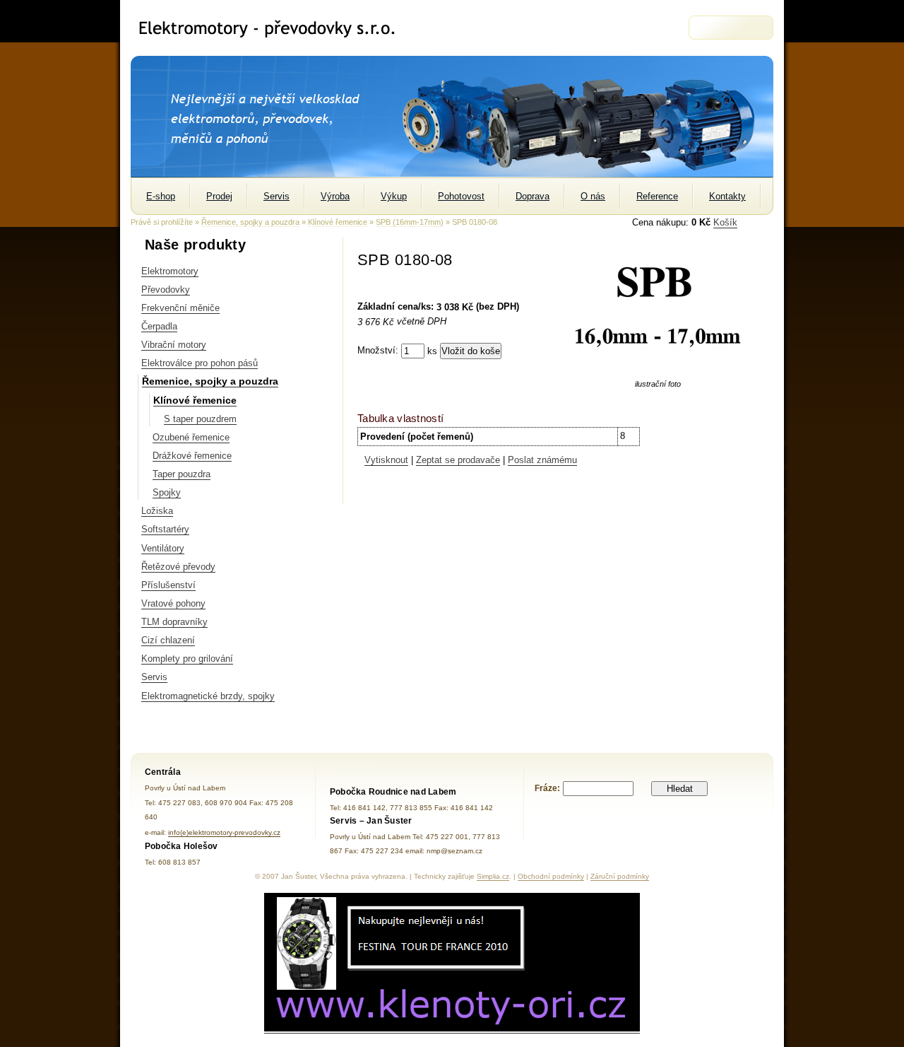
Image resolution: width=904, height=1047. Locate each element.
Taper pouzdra (181, 474)
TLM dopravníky (174, 621)
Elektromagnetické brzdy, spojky (208, 696)
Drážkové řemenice (192, 455)
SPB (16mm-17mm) (410, 222)
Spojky (167, 492)
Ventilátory (162, 548)
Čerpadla (159, 326)
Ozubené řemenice (191, 437)
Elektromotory (169, 271)
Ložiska (157, 510)
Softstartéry (165, 529)
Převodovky (165, 289)
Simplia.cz (493, 876)
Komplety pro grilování (187, 658)
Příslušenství (168, 585)
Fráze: (547, 788)
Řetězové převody (178, 566)
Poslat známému (542, 460)
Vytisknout (386, 460)
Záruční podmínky (619, 876)
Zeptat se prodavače (458, 460)
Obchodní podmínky (551, 876)
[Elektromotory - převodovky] (273, 28)
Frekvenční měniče (180, 308)
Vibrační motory (173, 344)
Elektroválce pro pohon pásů (199, 363)
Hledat (680, 788)
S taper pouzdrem (200, 419)
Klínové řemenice (337, 222)
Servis (154, 677)
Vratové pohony (173, 603)
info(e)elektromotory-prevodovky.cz (224, 832)
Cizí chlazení (168, 640)
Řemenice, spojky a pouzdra (250, 222)
